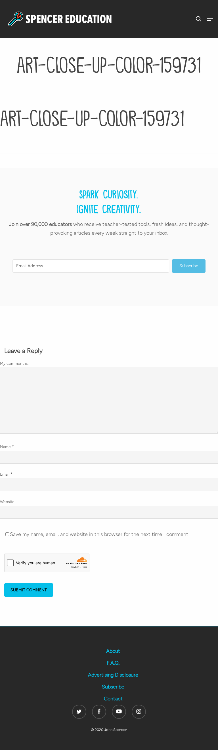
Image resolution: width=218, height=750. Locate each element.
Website (7, 501)
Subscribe (113, 687)
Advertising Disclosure (113, 675)
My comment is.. (15, 363)
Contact (113, 699)
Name (7, 446)
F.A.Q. (113, 663)
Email (6, 474)
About (113, 651)
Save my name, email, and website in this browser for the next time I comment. (99, 534)
